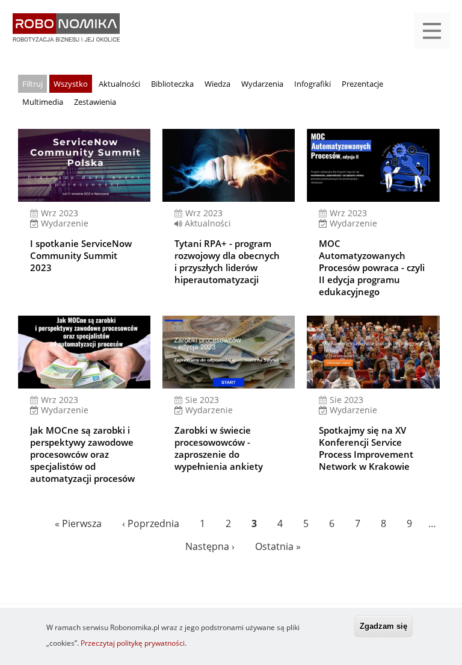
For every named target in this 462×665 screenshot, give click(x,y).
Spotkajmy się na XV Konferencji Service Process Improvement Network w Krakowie (366, 448)
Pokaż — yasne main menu (432, 31)
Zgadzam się (383, 626)
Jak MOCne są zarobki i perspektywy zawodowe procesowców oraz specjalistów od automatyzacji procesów (82, 454)
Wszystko (71, 83)
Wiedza (217, 83)
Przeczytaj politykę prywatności (133, 643)
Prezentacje (362, 83)
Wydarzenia (262, 83)
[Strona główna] (66, 33)
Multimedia (42, 101)
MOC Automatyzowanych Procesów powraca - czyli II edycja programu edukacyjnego (372, 267)
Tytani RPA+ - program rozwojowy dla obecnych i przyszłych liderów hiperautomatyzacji (227, 261)
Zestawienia (95, 101)
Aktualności (119, 83)
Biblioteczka (172, 83)
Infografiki (312, 83)
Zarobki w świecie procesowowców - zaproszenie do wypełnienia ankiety (218, 448)
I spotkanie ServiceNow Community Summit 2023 (81, 255)
